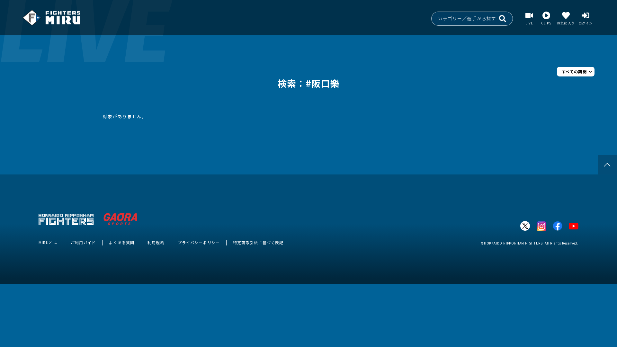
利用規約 (156, 242)
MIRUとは (48, 242)
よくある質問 (121, 242)
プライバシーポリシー (199, 242)
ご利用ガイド (83, 242)
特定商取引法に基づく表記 (258, 242)
